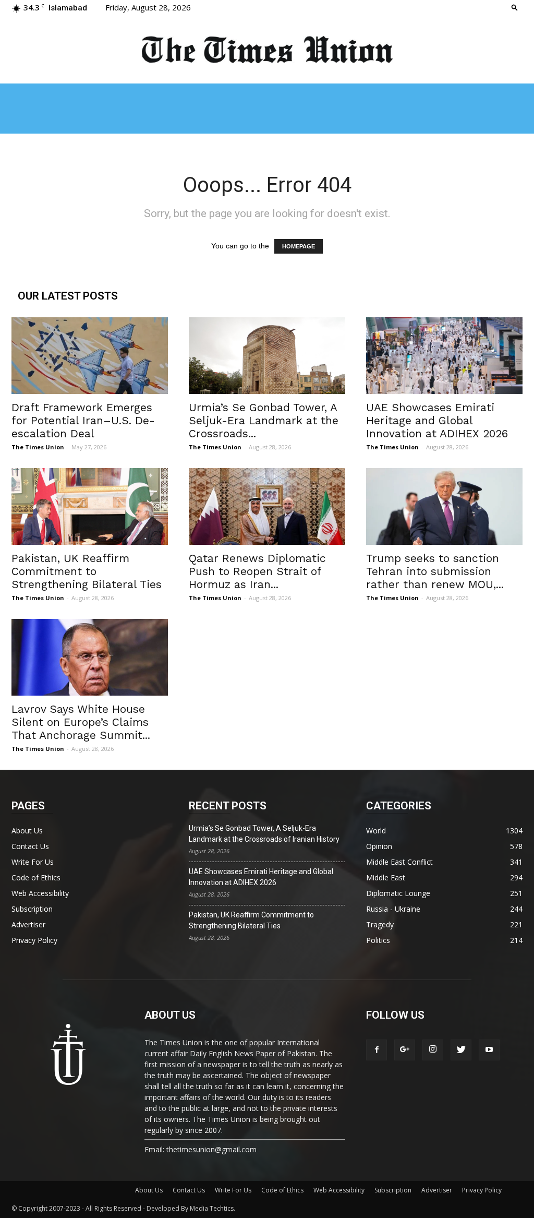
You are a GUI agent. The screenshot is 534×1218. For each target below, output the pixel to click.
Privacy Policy (34, 940)
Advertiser (28, 924)
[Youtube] (489, 1050)
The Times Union (37, 447)
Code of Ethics (35, 877)
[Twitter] (461, 1050)
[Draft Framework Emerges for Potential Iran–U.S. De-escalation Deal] (89, 355)
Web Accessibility (40, 893)
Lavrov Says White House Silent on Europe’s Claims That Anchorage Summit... (80, 722)
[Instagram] (432, 1050)
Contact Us (30, 846)
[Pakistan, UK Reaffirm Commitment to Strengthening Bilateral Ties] (89, 506)
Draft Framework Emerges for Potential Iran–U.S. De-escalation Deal (83, 420)
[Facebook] (376, 1050)
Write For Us (32, 862)
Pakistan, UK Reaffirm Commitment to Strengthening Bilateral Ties (86, 571)
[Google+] (404, 1050)
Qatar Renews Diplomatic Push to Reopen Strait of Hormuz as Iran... (257, 571)
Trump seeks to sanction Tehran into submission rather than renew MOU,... (435, 571)
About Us (27, 830)
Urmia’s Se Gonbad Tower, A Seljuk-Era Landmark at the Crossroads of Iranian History (264, 833)
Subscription (32, 909)
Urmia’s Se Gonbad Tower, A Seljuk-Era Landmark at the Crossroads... (263, 420)
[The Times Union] (267, 50)
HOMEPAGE (298, 246)
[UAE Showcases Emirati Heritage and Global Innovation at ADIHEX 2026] (444, 355)
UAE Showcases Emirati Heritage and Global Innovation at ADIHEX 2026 (437, 420)
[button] (515, 7)
